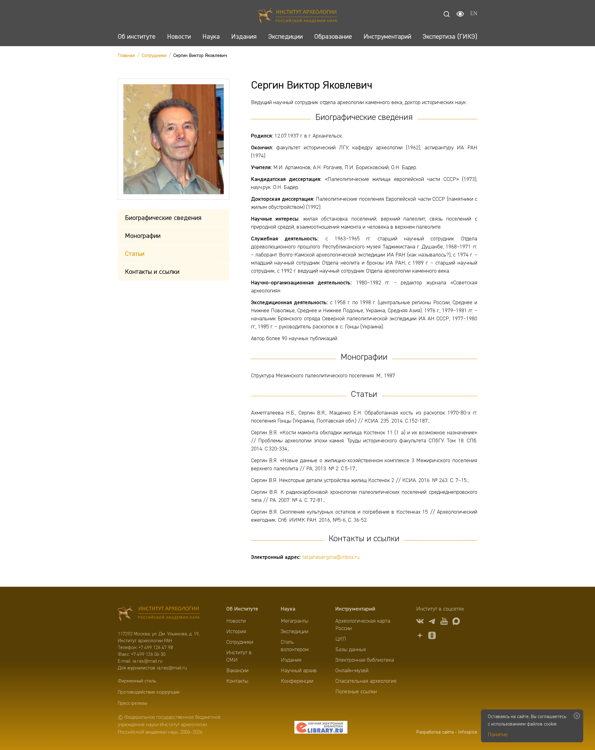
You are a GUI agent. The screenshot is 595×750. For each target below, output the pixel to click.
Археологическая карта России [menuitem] (362, 624)
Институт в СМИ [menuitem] (239, 656)
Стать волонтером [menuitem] (295, 645)
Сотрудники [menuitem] (239, 642)
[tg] (432, 622)
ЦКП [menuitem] (340, 639)
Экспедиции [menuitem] (294, 631)
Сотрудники (154, 55)
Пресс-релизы (132, 703)
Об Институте (242, 609)
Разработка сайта (435, 732)
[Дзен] (420, 636)
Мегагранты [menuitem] (294, 621)
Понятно (498, 735)
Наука (288, 609)
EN (473, 14)
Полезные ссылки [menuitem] (356, 692)
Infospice (467, 732)
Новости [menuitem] (236, 621)
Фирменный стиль (137, 681)
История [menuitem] (236, 631)
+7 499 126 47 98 (156, 647)
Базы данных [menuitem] (350, 649)
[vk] (420, 622)
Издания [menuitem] (291, 660)
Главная (126, 55)
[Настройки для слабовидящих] (460, 14)
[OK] (432, 636)
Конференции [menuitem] (297, 681)
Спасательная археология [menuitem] (365, 681)
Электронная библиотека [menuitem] (364, 660)
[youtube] (444, 622)
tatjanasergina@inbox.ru (330, 557)
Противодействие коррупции (148, 692)
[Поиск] (446, 14)
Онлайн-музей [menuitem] (351, 670)
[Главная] (297, 16)
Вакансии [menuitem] (237, 670)
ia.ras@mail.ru (147, 661)
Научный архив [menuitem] (299, 670)
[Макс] (456, 622)
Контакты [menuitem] (237, 681)
